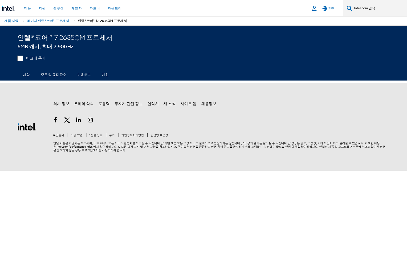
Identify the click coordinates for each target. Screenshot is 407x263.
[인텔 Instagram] (90, 121)
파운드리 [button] (115, 8)
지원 (105, 75)
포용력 (104, 103)
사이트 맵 (188, 103)
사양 (26, 75)
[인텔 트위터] (67, 121)
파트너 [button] (95, 8)
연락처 (153, 103)
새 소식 (169, 103)
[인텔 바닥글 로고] (26, 126)
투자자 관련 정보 (128, 103)
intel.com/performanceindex (75, 146)
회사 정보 (61, 103)
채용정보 (208, 103)
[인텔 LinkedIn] (79, 121)
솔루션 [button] (58, 8)
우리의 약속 (84, 103)
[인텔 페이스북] (55, 121)
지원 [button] (42, 8)
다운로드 (84, 75)
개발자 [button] (76, 8)
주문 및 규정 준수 (53, 75)
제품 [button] (27, 8)
